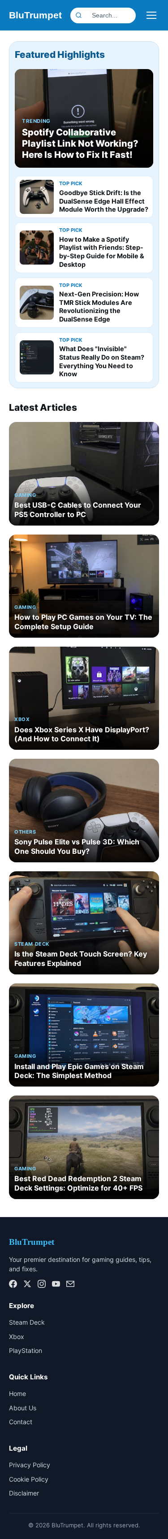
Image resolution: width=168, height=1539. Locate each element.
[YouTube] (56, 1284)
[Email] (70, 1284)
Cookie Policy (28, 1479)
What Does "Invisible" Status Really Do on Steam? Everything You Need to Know (101, 361)
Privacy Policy (29, 1465)
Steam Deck (27, 1322)
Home (17, 1393)
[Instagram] (42, 1284)
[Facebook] (13, 1284)
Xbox (16, 1336)
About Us (22, 1408)
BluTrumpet (35, 15)
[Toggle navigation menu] (151, 15)
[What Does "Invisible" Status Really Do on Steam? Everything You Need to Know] (37, 357)
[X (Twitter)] (27, 1284)
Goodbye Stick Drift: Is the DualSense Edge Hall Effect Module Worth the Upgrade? (103, 201)
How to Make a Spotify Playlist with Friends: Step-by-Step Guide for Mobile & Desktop (101, 251)
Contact (20, 1422)
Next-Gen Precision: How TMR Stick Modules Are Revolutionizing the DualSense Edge (99, 306)
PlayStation (25, 1350)
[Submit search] (131, 15)
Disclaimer (24, 1493)
